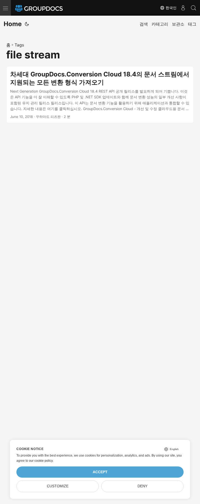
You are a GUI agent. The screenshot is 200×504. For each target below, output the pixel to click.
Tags (19, 44)
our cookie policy (41, 461)
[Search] (193, 8)
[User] (183, 8)
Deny (142, 486)
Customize (57, 486)
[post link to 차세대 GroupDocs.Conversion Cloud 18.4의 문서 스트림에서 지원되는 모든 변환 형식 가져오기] (100, 95)
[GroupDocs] (46, 7)
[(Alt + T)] (27, 24)
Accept (100, 472)
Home (13, 24)
